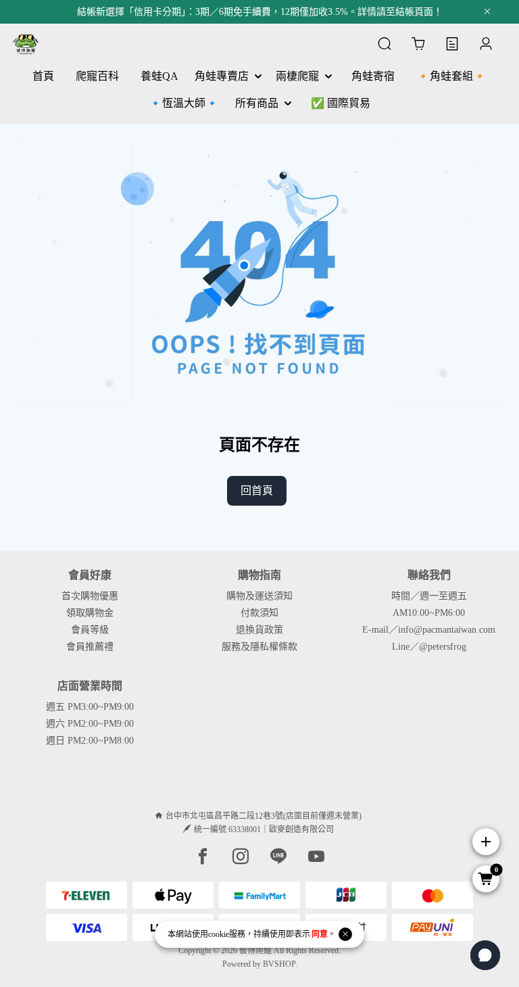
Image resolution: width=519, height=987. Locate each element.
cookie (218, 934)
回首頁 (257, 490)
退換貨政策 (259, 630)
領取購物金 (90, 613)
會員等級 (90, 630)
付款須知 (259, 613)
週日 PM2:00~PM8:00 (90, 741)
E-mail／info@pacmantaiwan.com (428, 630)
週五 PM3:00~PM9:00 (90, 707)
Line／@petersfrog (429, 647)
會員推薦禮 (90, 647)
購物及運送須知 (259, 596)
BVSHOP (279, 964)
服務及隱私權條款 (259, 647)
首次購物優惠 (89, 596)
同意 (320, 934)
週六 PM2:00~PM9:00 (90, 724)
